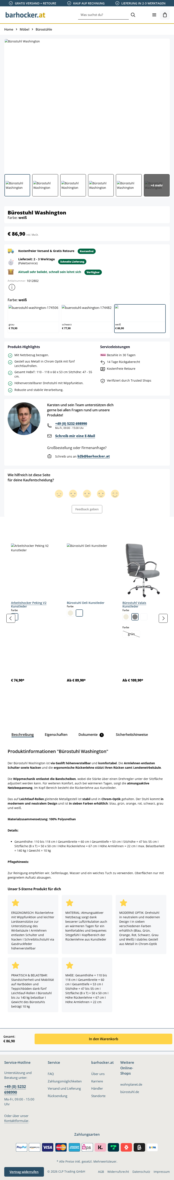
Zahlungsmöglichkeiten (65, 1081)
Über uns (98, 1074)
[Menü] (154, 15)
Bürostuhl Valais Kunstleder (134, 605)
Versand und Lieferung (64, 1088)
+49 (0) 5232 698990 (71, 423)
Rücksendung (57, 1096)
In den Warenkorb (103, 1039)
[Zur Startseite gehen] (25, 14)
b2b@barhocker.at (93, 456)
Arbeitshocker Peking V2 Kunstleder (28, 605)
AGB (101, 1172)
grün (134, 634)
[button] (11, 287)
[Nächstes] (163, 618)
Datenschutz (141, 1172)
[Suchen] (133, 15)
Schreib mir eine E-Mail (75, 436)
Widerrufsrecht (118, 1172)
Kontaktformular (16, 1120)
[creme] (70, 613)
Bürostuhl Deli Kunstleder (85, 603)
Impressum (162, 1172)
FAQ (51, 1074)
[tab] (11, 526)
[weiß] (79, 613)
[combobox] (103, 15)
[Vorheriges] (10, 618)
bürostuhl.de (129, 1092)
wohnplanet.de (131, 1084)
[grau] (135, 616)
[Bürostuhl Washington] (87, 105)
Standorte (98, 1096)
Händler (97, 1088)
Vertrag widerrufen (24, 1172)
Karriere (97, 1081)
